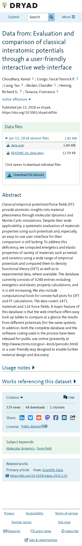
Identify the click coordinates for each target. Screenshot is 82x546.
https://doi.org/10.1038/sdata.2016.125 (38, 476)
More (66, 17)
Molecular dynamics (20, 448)
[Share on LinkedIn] (22, 418)
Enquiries (14, 531)
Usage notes (16, 368)
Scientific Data (52, 470)
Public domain (31, 426)
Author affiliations (14, 99)
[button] (41, 138)
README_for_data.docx (27, 153)
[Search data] (51, 17)
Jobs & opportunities (43, 540)
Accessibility (35, 513)
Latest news (42, 531)
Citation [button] (12, 398)
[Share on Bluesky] (30, 418)
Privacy (9, 513)
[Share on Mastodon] (47, 418)
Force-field (44, 448)
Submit (13, 17)
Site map (64, 522)
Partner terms (22, 522)
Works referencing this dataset (37, 381)
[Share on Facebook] (55, 418)
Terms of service (66, 513)
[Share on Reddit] (38, 418)
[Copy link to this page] (73, 418)
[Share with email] (64, 418)
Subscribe (72, 531)
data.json (17, 145)
